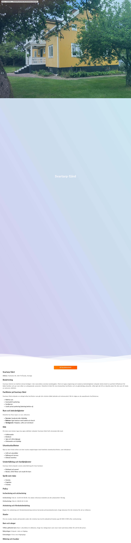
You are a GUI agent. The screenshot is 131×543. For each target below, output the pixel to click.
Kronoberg (8, 1)
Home (3, 1)
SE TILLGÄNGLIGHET (65, 367)
